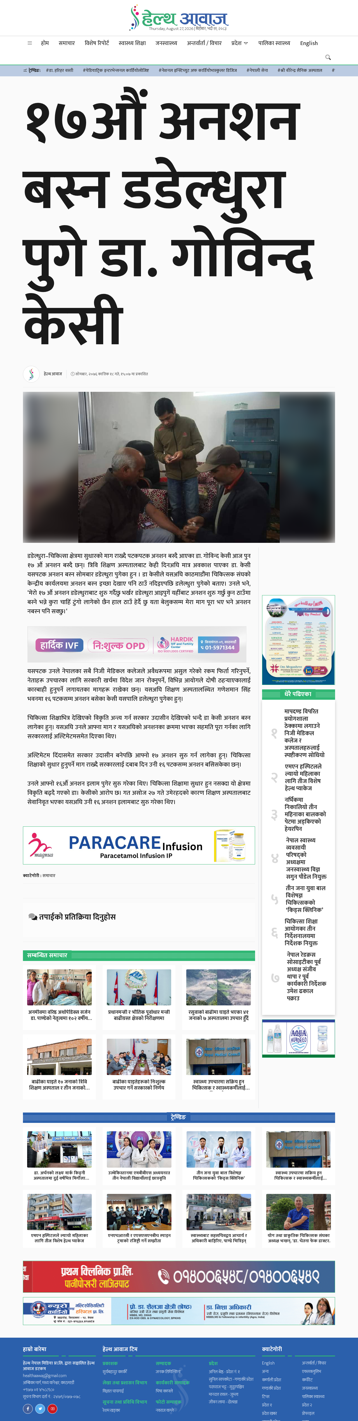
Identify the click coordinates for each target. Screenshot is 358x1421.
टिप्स (265, 1397)
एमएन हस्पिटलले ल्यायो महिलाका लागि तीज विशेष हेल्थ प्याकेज (303, 777)
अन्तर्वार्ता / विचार (204, 43)
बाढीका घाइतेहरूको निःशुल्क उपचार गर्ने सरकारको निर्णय (139, 1085)
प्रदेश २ (307, 1405)
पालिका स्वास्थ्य (274, 43)
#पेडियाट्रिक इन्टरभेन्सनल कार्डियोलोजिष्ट (116, 70)
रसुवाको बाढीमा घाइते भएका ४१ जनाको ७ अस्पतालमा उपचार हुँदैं (219, 1015)
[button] (30, 43)
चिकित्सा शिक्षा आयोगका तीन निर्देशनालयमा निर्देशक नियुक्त (301, 932)
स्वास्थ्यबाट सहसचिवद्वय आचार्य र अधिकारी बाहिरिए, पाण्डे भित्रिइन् (219, 1238)
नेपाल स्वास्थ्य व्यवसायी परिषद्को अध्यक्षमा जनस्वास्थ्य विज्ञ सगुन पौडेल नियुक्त (306, 859)
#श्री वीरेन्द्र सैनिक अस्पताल (299, 70)
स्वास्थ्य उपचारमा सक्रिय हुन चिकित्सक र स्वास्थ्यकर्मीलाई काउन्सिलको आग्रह (218, 1088)
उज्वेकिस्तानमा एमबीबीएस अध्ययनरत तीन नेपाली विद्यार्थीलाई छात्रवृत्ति (139, 1175)
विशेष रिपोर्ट (97, 43)
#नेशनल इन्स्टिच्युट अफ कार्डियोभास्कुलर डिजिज (198, 70)
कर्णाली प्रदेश (271, 1380)
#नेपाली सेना (257, 70)
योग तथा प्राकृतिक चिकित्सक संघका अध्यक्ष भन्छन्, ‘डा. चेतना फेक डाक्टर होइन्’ (299, 1241)
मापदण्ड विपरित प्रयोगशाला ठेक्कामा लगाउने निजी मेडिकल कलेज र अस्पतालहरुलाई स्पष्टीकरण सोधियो (304, 733)
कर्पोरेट (307, 1380)
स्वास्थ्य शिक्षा (132, 43)
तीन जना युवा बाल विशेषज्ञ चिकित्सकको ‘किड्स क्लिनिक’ (306, 899)
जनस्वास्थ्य (166, 43)
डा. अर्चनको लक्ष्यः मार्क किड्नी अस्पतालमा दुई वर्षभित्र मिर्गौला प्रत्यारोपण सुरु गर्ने (59, 1178)
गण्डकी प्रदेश (271, 1388)
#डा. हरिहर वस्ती (59, 70)
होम (45, 43)
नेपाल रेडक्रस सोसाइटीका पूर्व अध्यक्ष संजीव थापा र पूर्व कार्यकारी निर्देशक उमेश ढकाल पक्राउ (306, 976)
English (309, 43)
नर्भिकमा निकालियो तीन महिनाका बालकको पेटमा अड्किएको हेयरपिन (305, 814)
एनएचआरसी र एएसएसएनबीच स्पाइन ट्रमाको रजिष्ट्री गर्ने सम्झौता (139, 1238)
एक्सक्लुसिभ (311, 1371)
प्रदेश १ (267, 1405)
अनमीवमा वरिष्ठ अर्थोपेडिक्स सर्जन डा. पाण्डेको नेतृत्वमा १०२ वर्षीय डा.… (59, 1018)
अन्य (265, 1371)
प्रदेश (237, 43)
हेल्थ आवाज (53, 374)
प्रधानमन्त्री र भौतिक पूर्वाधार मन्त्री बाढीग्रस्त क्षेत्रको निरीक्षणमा (139, 1015)
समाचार (67, 43)
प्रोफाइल (308, 1413)
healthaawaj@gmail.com (45, 1376)
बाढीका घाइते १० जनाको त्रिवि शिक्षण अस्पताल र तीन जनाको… (59, 1085)
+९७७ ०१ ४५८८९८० (38, 1390)
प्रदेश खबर (269, 1413)
